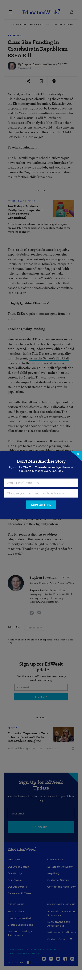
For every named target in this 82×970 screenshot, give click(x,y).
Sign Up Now (41, 504)
